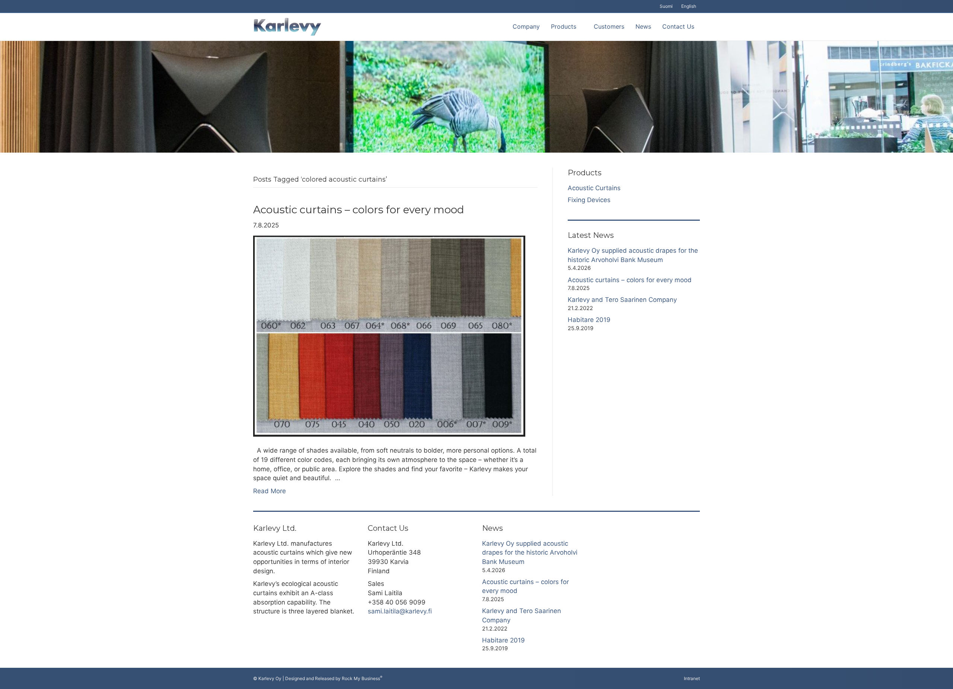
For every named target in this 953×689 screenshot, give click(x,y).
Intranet (692, 678)
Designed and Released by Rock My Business (332, 678)
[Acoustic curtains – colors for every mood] (389, 335)
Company (526, 26)
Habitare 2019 (589, 319)
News (643, 26)
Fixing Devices (589, 200)
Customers (609, 26)
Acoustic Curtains (594, 188)
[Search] (501, 26)
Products (563, 26)
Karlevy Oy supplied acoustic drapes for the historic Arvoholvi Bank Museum (529, 552)
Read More (269, 491)
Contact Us (678, 26)
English (688, 6)
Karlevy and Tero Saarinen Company (622, 299)
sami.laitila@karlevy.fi (400, 611)
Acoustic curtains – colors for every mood (358, 209)
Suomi (666, 6)
